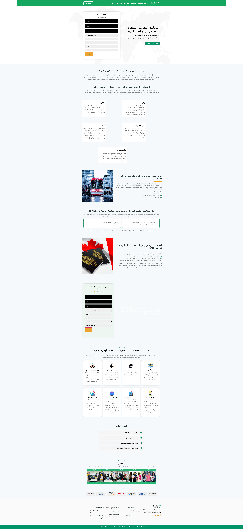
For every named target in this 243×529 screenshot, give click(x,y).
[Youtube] (155, 515)
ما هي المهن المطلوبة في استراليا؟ (132, 433)
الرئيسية (146, 3)
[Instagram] (160, 515)
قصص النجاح (122, 3)
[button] (121, 432)
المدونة (128, 3)
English (112, 3)
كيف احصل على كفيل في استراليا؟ (132, 438)
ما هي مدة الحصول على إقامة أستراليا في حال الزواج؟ (128, 448)
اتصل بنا (117, 3)
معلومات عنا (140, 3)
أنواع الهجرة (133, 3)
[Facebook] (158, 515)
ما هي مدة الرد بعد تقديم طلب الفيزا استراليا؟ (129, 443)
